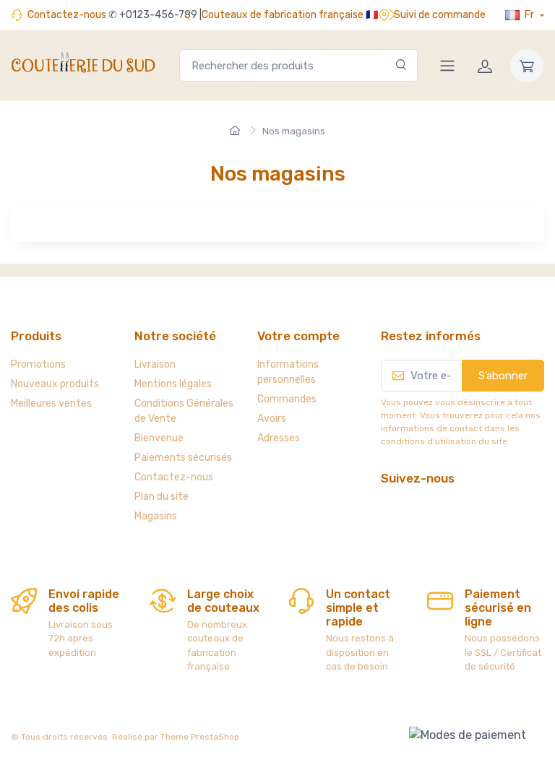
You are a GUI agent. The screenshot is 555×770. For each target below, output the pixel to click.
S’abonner (503, 375)
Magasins (155, 516)
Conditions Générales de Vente (183, 411)
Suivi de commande (440, 15)
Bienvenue (159, 438)
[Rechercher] (401, 65)
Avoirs (271, 418)
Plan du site (161, 496)
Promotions (38, 364)
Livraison (155, 364)
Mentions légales (173, 384)
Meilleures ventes (51, 403)
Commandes (287, 399)
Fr (529, 15)
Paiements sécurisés (183, 457)
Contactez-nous (66, 15)
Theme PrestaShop (199, 737)
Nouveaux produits (55, 384)
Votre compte (298, 336)
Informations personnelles (288, 372)
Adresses (278, 438)
